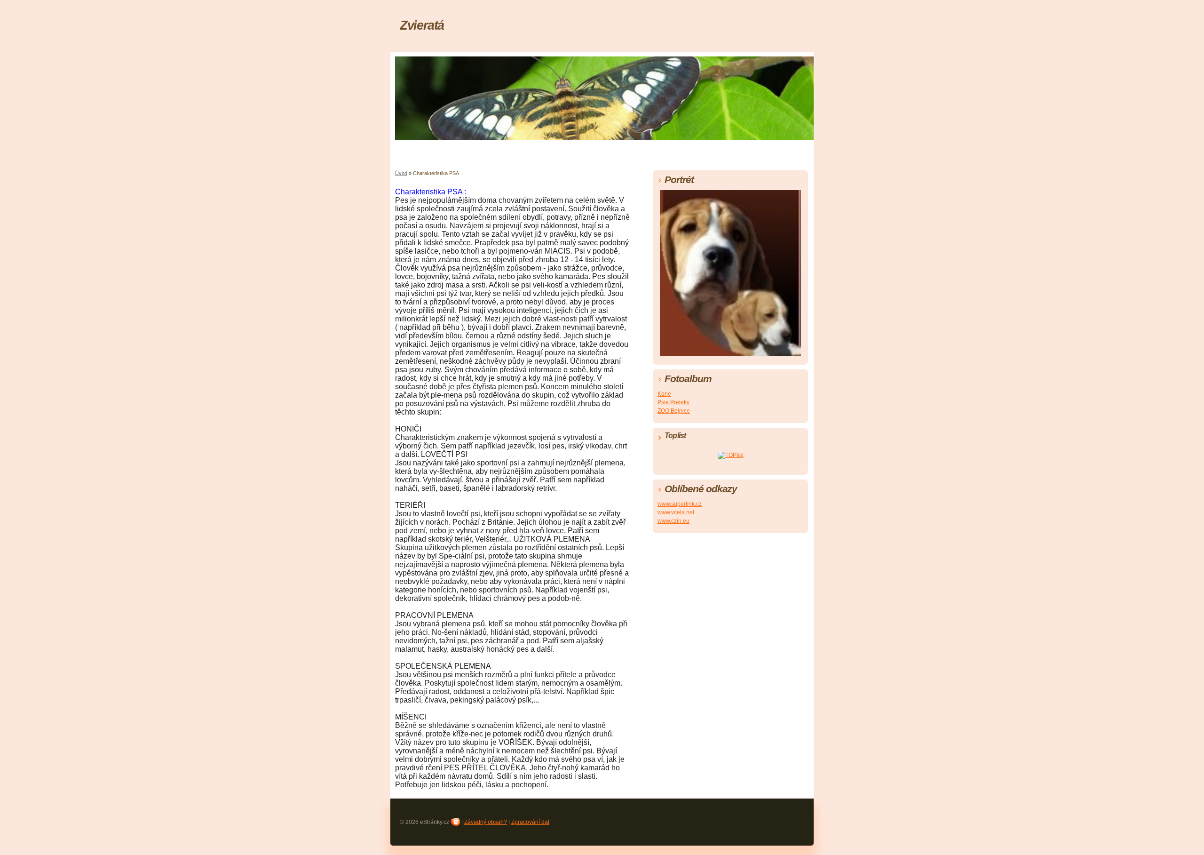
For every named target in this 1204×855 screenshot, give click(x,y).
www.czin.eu (673, 521)
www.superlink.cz (679, 504)
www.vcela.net (675, 512)
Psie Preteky (673, 402)
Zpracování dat (530, 822)
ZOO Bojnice (673, 411)
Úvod (401, 173)
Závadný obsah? (485, 822)
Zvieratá (422, 25)
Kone (664, 394)
